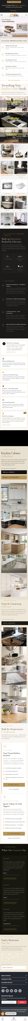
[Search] (26, 15)
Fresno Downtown (7, 956)
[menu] (1, 15)
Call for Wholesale (14, 833)
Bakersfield (5, 959)
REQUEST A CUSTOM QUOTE (11, 477)
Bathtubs (7, 210)
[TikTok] (11, 990)
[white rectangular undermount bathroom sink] (20, 185)
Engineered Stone (21, 158)
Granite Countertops (7, 158)
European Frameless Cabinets (21, 176)
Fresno (20, 954)
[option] (14, 27)
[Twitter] (20, 990)
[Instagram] (7, 990)
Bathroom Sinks (21, 193)
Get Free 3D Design (13, 784)
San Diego (13, 954)
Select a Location (6, 964)
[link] (25, 1019)
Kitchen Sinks (7, 193)
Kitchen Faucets (21, 226)
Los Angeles (5, 954)
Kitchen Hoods (7, 226)
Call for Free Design (10, 1013)
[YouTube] (15, 990)
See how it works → (6, 425)
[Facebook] (3, 990)
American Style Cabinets (7, 175)
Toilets (20, 210)
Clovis (16, 956)
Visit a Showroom (14, 789)
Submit (22, 1002)
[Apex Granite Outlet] (7, 150)
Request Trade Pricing (14, 838)
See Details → (14, 10)
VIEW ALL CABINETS (9, 472)
